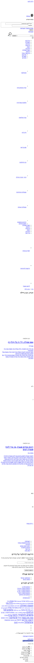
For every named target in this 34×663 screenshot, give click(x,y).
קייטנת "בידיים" (27, 620)
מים (17, 610)
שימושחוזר (28, 622)
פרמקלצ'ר (13, 617)
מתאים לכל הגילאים (24, 594)
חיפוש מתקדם (22, 223)
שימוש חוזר (21, 622)
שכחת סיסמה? (29, 28)
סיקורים (28, 43)
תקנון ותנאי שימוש (25, 546)
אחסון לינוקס (26, 579)
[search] (25, 36)
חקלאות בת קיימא (9, 605)
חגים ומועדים (26, 597)
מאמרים (27, 42)
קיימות (19, 620)
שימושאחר (7, 620)
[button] (17, 516)
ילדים (23, 607)
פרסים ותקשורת (25, 547)
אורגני (27, 601)
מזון (29, 610)
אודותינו (28, 48)
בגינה (12, 601)
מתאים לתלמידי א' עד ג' (23, 588)
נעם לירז (31, 346)
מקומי (14, 610)
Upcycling (31, 601)
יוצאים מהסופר (27, 607)
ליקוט (32, 610)
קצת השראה (13, 620)
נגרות (10, 615)
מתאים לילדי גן (26, 587)
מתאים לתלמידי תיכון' (24, 593)
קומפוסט (3, 617)
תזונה (16, 622)
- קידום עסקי (29, 523)
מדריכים (27, 40)
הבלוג (28, 47)
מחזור (20, 610)
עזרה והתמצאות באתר (24, 543)
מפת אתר (27, 550)
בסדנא (14, 603)
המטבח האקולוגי (26, 605)
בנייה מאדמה (19, 603)
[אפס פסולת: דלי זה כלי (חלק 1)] (19, 322)
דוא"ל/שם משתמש (27, 23)
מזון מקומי (24, 610)
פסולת (19, 618)
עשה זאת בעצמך (27, 618)
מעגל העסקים (26, 50)
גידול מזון (9, 603)
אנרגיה (23, 601)
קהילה (7, 617)
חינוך (15, 605)
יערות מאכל (18, 607)
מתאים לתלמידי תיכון (22, 614)
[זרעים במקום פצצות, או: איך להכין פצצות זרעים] (19, 427)
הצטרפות (22, 28)
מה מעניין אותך (26, 53)
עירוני (5, 615)
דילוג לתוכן (30, 1)
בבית (15, 601)
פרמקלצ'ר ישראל (25, 578)
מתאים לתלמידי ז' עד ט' (23, 591)
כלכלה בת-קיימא (4, 607)
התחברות (30, 636)
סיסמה (30, 25)
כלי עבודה (11, 607)
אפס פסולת (19, 601)
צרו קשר (27, 233)
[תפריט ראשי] (32, 37)
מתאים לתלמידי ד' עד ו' (23, 590)
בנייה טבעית (24, 603)
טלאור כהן (30, 453)
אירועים (28, 45)
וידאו (18, 605)
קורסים (28, 51)
